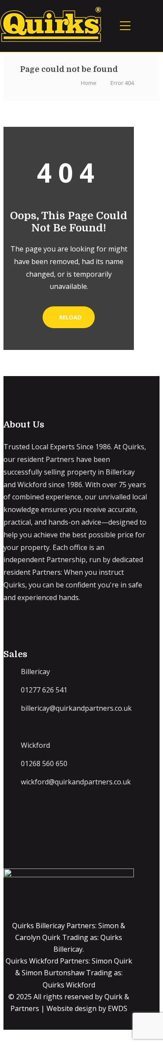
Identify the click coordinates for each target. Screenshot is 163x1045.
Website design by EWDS (87, 1008)
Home (88, 83)
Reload (70, 317)
